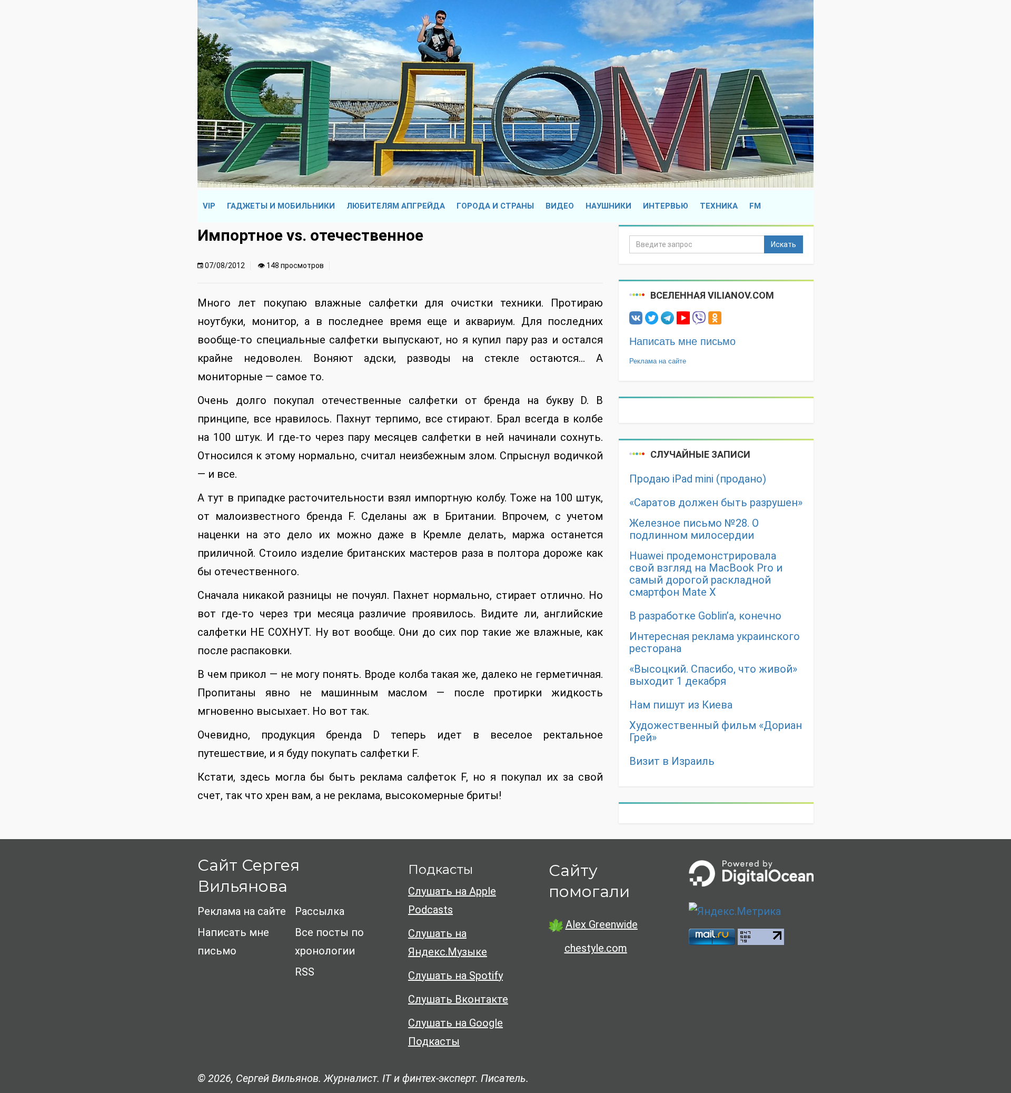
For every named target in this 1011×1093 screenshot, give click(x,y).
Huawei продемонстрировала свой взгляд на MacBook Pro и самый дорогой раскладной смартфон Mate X (705, 574)
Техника (719, 206)
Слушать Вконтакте (458, 999)
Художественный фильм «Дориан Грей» (715, 732)
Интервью (665, 206)
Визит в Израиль (672, 761)
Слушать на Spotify (455, 975)
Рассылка (319, 911)
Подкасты (440, 869)
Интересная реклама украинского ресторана (714, 643)
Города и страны (495, 206)
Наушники (608, 206)
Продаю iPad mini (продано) (697, 479)
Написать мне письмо (682, 341)
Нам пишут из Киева (680, 705)
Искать (783, 244)
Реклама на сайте (657, 361)
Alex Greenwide (602, 924)
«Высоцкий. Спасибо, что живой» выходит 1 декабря (713, 675)
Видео (560, 206)
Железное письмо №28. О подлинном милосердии (694, 529)
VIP (209, 206)
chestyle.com (595, 948)
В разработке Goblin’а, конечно (705, 616)
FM (755, 206)
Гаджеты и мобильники (281, 206)
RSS (304, 972)
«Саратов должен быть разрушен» (715, 503)
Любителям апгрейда (395, 206)
